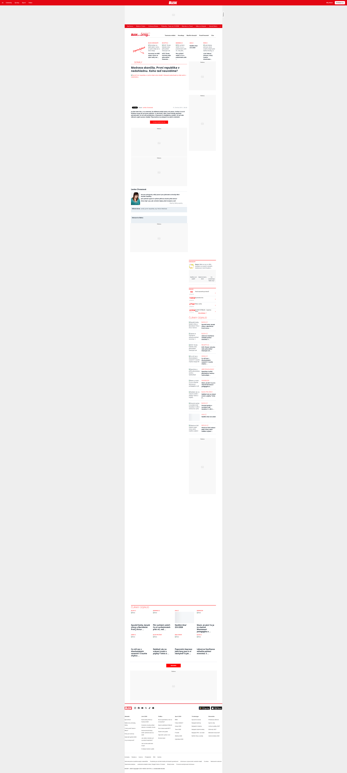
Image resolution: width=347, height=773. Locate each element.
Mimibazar (205, 381)
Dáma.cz (205, 356)
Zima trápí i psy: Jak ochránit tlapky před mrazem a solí (158, 201)
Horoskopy (181, 35)
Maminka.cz (179, 43)
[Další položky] (220, 26)
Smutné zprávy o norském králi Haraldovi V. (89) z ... (208, 407)
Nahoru (173, 665)
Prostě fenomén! (204, 35)
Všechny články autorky (176, 203)
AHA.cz (191, 43)
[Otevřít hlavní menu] (2, 2)
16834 (191, 298)
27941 (191, 304)
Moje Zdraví (178, 634)
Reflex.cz (205, 425)
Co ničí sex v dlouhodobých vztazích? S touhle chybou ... (207, 361)
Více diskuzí (202, 313)
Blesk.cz (205, 322)
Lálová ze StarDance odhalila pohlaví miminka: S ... (208, 337)
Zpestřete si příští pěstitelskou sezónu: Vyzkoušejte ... (208, 373)
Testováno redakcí (170, 35)
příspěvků (191, 294)
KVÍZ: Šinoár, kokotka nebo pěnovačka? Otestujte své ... (208, 349)
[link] (135, 708)
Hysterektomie (199, 297)
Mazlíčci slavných (192, 35)
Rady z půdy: (198, 304)
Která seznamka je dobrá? (202, 291)
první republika (149, 209)
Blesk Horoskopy (153, 43)
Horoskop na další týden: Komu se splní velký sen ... (154, 55)
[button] (204, 708)
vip (156, 209)
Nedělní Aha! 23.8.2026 (209, 417)
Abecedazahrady (208, 369)
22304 (191, 310)
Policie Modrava (162, 209)
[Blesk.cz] (173, 2)
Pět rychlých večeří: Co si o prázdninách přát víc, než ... (161, 627)
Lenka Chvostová (148, 107)
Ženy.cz (205, 43)
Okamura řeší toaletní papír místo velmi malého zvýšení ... (208, 429)
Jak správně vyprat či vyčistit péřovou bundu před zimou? (159, 198)
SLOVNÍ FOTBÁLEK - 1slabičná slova (203, 310)
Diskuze (191, 289)
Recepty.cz (165, 43)
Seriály (138, 62)
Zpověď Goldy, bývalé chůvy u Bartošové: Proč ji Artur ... (208, 326)
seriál (142, 209)
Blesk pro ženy (207, 392)
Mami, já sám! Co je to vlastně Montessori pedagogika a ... (208, 384)
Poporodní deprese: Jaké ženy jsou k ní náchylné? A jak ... (183, 651)
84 (191, 292)
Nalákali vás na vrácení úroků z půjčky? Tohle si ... (209, 396)
